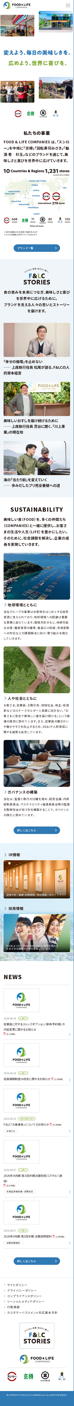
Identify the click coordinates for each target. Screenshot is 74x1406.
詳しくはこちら (26, 830)
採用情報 (16, 908)
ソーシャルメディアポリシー (26, 1301)
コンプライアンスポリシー (24, 1296)
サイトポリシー (17, 1285)
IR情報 (14, 854)
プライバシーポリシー (22, 1290)
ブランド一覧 (25, 248)
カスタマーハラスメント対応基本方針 (32, 1312)
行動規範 (13, 1307)
